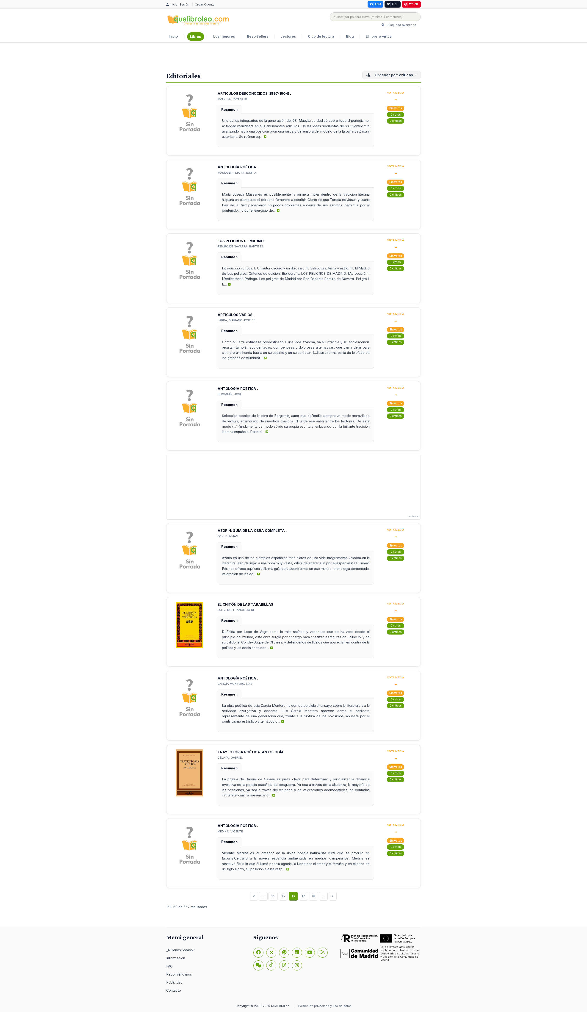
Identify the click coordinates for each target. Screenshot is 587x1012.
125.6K (413, 4)
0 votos (395, 114)
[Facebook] (258, 953)
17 (303, 896)
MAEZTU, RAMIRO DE (233, 99)
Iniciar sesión (180, 4)
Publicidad (174, 982)
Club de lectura (321, 36)
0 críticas (396, 120)
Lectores (288, 36)
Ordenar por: (393, 75)
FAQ (169, 966)
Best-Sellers (258, 36)
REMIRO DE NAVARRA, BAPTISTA (240, 246)
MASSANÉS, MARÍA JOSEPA (237, 173)
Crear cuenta (205, 4)
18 (313, 896)
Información (175, 958)
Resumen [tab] (229, 109)
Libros (195, 36)
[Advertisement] (293, 57)
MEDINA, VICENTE (230, 831)
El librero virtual (379, 36)
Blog (350, 36)
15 (283, 896)
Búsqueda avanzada (401, 25)
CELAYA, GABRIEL (230, 757)
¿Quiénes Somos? (180, 950)
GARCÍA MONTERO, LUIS (235, 683)
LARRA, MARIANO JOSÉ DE (236, 320)
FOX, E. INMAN (228, 536)
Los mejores (224, 36)
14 (273, 896)
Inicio (173, 36)
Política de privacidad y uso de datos (325, 1006)
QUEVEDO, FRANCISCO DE (236, 610)
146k (395, 4)
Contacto (173, 990)
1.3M (378, 4)
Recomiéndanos (179, 974)
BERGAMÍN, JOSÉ (230, 394)
